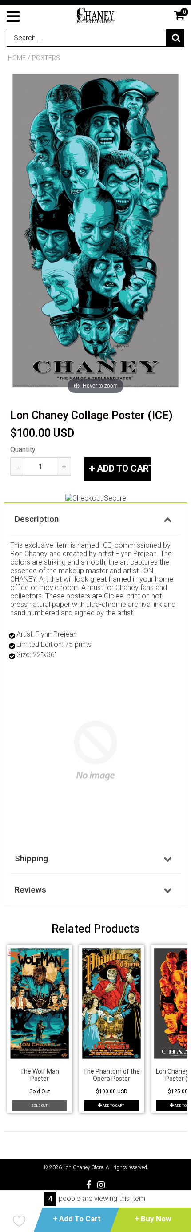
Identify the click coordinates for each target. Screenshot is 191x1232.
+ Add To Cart (77, 1218)
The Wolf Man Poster (39, 1075)
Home (17, 57)
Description (37, 519)
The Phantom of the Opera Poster (111, 1075)
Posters (46, 57)
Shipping (31, 858)
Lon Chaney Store (83, 1167)
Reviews (30, 890)
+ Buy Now (153, 1218)
